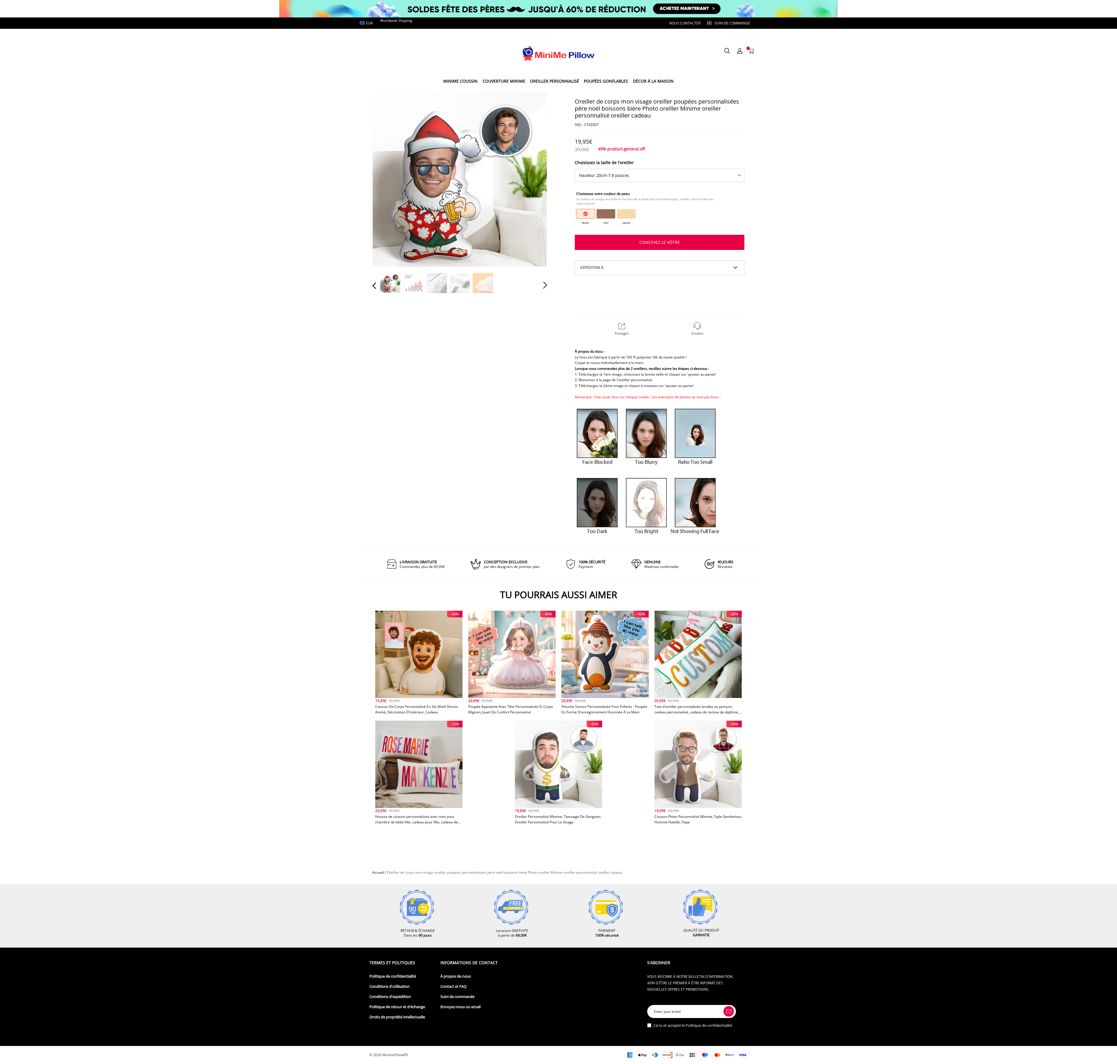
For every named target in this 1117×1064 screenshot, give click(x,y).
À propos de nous (455, 976)
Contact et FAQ (453, 986)
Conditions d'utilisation (389, 986)
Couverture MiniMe (504, 81)
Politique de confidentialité (392, 976)
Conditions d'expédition (390, 996)
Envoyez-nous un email (460, 1006)
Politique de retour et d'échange (397, 1006)
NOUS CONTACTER (684, 23)
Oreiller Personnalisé (554, 81)
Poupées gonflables (606, 81)
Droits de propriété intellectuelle (397, 1017)
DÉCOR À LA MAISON (653, 81)
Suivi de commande (457, 996)
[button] (386, 179)
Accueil (378, 872)
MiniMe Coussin (460, 81)
